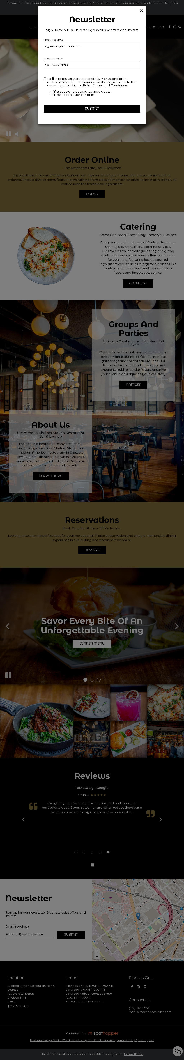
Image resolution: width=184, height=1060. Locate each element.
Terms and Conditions (110, 85)
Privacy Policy (82, 85)
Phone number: (53, 58)
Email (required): (54, 40)
